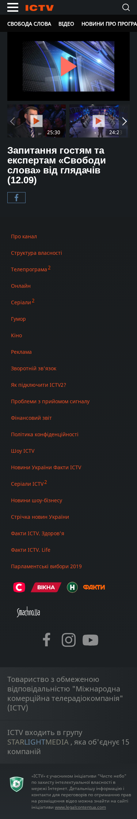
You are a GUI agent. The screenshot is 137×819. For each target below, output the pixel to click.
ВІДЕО (66, 23)
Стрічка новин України (40, 516)
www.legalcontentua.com (80, 807)
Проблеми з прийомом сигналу (50, 401)
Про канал (24, 236)
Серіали (21, 302)
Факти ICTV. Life (30, 549)
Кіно (16, 335)
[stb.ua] (19, 590)
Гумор (18, 318)
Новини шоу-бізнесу (36, 500)
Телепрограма (29, 269)
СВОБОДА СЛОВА (29, 23)
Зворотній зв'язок (33, 368)
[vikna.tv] (46, 590)
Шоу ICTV (22, 450)
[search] (126, 7)
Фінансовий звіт (31, 417)
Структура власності (36, 252)
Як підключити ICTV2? (38, 384)
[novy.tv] (72, 590)
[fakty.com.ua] (94, 590)
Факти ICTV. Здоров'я (37, 533)
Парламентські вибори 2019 (46, 566)
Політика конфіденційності (45, 434)
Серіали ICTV (27, 483)
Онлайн (21, 285)
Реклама (21, 351)
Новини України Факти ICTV (46, 467)
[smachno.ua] (28, 615)
